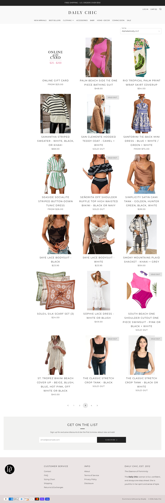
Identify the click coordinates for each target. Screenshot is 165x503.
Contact (47, 471)
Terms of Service (91, 475)
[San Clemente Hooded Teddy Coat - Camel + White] (98, 113)
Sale (129, 20)
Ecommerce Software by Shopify (134, 499)
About (87, 471)
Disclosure (88, 483)
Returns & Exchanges (53, 487)
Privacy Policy (90, 479)
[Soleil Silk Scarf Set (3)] (55, 290)
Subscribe (110, 440)
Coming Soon (118, 20)
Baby (92, 20)
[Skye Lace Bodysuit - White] (98, 234)
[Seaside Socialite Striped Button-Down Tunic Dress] (55, 174)
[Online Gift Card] (55, 57)
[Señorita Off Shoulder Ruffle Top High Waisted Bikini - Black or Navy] (98, 174)
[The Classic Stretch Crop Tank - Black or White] (141, 355)
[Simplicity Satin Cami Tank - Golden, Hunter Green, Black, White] (141, 174)
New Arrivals (40, 20)
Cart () (153, 9)
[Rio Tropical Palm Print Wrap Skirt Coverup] (141, 57)
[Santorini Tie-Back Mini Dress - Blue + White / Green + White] (141, 113)
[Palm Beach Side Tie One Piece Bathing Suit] (98, 57)
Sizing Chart (49, 479)
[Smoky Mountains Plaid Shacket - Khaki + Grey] (141, 234)
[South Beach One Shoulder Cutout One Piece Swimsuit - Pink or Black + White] (141, 290)
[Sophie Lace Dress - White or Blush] (98, 290)
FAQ (46, 475)
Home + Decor (103, 20)
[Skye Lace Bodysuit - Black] (55, 234)
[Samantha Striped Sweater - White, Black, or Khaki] (55, 113)
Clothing (67, 20)
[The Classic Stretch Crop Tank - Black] (98, 355)
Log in (145, 9)
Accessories (82, 20)
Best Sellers (55, 20)
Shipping (48, 483)
